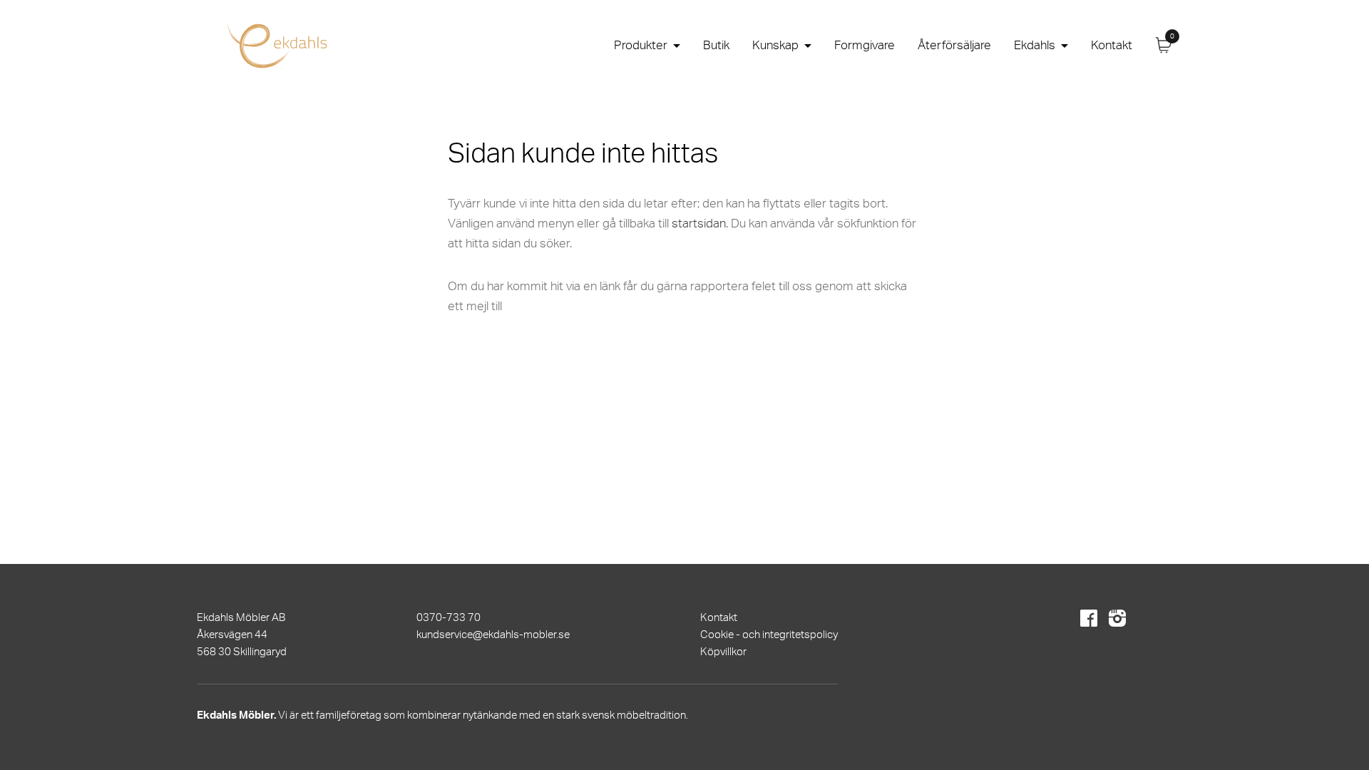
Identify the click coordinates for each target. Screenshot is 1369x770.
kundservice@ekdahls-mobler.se (493, 635)
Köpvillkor (723, 652)
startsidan (699, 223)
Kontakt (1111, 45)
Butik (716, 45)
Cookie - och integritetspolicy (769, 635)
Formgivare (864, 45)
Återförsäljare (954, 45)
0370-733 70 (448, 617)
